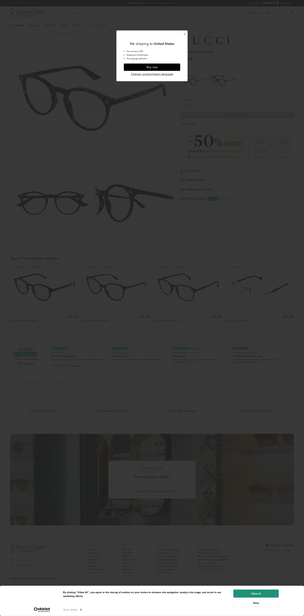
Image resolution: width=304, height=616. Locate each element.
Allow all (256, 593)
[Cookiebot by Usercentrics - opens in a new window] (42, 609)
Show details (70, 609)
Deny (256, 602)
